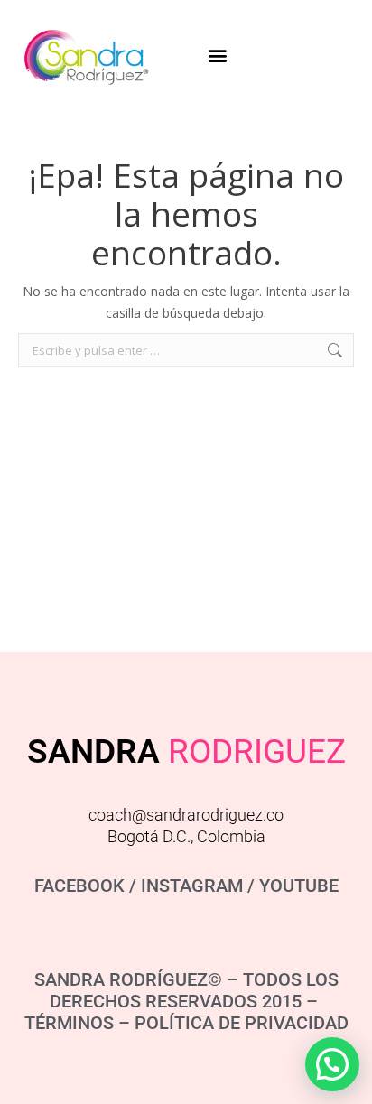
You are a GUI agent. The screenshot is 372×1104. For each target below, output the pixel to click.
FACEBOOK (79, 885)
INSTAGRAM (192, 885)
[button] (218, 55)
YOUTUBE (299, 885)
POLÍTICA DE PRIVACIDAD (242, 1023)
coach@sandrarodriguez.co (186, 814)
